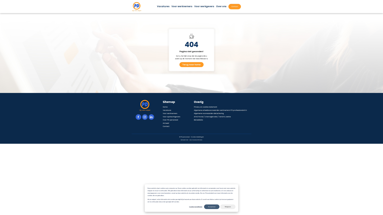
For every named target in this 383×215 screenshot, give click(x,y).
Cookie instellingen (197, 137)
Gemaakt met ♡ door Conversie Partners (191, 140)
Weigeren (228, 207)
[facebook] (138, 117)
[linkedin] (151, 117)
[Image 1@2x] (137, 2)
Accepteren (212, 207)
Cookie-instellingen (195, 207)
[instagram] (145, 117)
